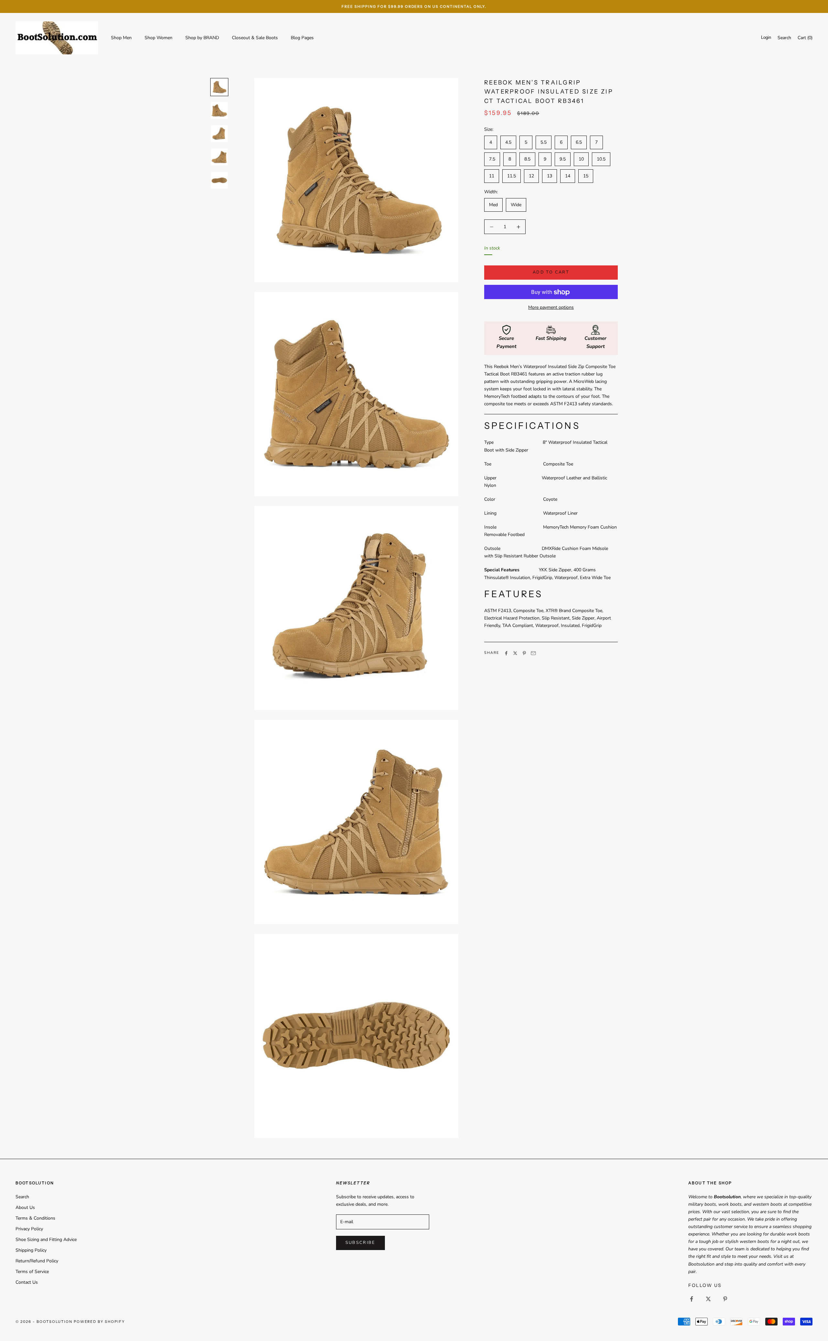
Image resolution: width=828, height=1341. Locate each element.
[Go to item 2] (219, 110)
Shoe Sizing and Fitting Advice (46, 1239)
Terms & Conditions (35, 1218)
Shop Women (158, 38)
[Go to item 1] (219, 87)
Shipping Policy (31, 1250)
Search (22, 1197)
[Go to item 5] (219, 180)
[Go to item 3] (219, 134)
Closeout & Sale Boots (255, 38)
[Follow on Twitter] (708, 1299)
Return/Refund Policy (37, 1261)
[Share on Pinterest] (524, 653)
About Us (25, 1207)
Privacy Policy (29, 1229)
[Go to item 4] (219, 157)
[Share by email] (533, 653)
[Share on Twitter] (515, 653)
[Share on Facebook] (506, 653)
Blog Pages (302, 38)
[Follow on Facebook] (691, 1299)
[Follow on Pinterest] (725, 1299)
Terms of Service (32, 1271)
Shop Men (121, 38)
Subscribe (360, 1243)
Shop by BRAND (202, 38)
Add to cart (551, 272)
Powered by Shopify (99, 1321)
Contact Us (27, 1282)
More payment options (551, 308)
